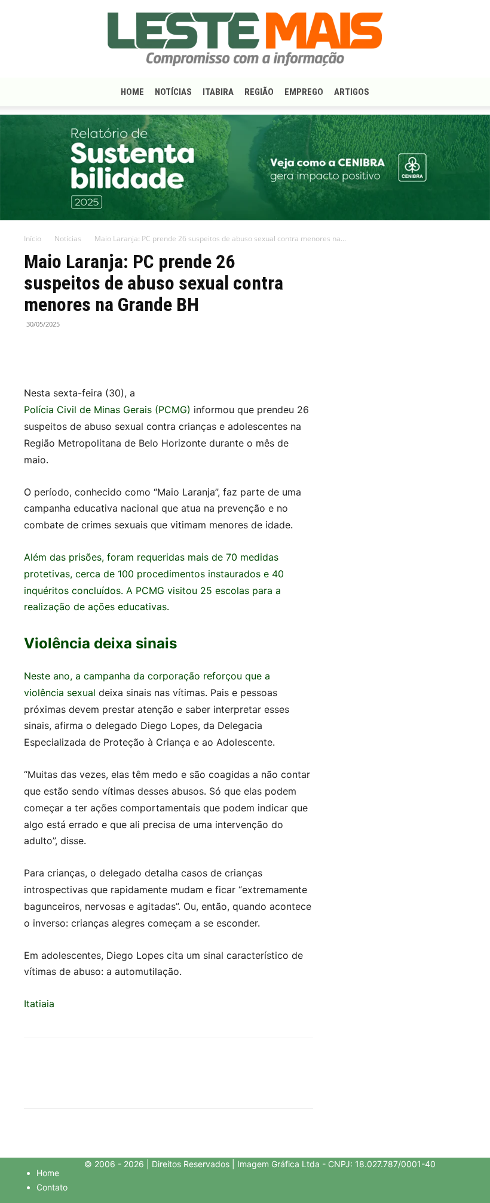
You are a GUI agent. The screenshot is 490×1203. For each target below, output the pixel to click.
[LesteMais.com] (245, 39)
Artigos (351, 92)
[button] (451, 92)
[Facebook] (36, 351)
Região (259, 92)
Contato (52, 1187)
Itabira (218, 92)
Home (132, 92)
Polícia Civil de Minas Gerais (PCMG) (107, 410)
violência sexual (60, 693)
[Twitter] (63, 351)
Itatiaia (39, 1004)
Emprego (303, 92)
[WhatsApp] (91, 351)
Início (32, 238)
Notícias (173, 92)
